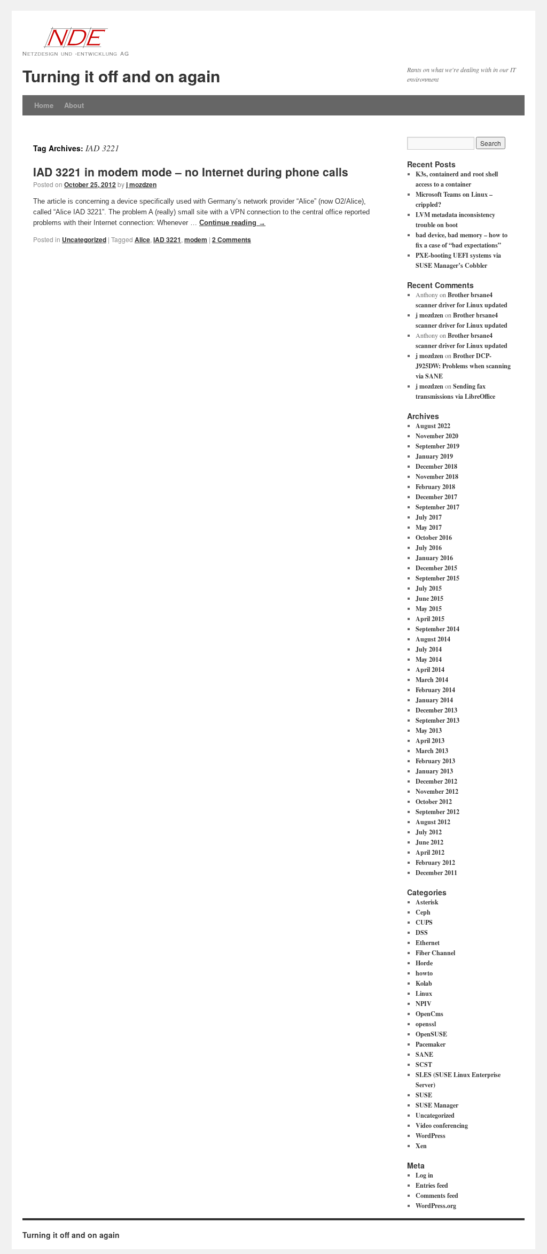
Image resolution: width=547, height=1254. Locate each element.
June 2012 (429, 842)
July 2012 (429, 832)
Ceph (423, 912)
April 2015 (430, 618)
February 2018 (435, 486)
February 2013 (435, 760)
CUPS (424, 922)
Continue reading (232, 223)
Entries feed (432, 1185)
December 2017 (436, 496)
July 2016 (429, 547)
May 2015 (429, 608)
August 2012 (433, 821)
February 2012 (435, 862)
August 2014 (433, 639)
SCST (424, 1064)
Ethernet (428, 942)
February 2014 (435, 689)
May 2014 (429, 659)
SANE (424, 1054)
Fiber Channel (435, 952)
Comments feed (437, 1195)
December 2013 (436, 710)
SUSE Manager (437, 1105)
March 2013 (432, 750)
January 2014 (434, 700)
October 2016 (434, 537)
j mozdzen (141, 184)
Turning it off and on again (121, 75)
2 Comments (231, 239)
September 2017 (437, 507)
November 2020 (437, 435)
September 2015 (437, 578)
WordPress (431, 1135)
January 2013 (434, 771)
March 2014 (432, 679)
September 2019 (437, 446)
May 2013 (429, 730)
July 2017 (429, 517)
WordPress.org (436, 1205)
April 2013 (430, 740)
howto (424, 973)
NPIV (424, 1003)
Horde (424, 962)
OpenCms (429, 1013)
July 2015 (429, 588)
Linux (424, 993)
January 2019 (434, 456)
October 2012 (434, 801)
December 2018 (436, 466)
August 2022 (433, 425)
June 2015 (429, 598)
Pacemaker (431, 1044)
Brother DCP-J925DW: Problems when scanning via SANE (463, 366)
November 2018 (437, 476)
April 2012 (430, 852)
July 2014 (429, 649)
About (74, 105)
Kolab (424, 983)
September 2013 (437, 720)
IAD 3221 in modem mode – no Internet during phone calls (190, 172)
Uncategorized (84, 239)
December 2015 (436, 567)
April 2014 (430, 669)
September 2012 (437, 811)
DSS (422, 932)
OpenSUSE (431, 1034)
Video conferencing (442, 1125)
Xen (421, 1145)
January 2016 (434, 557)
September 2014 (437, 628)
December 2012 (436, 781)
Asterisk (427, 902)
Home (43, 105)
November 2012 (437, 791)
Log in (424, 1175)
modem (195, 239)
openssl (426, 1023)
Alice (142, 239)
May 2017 (429, 527)
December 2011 (436, 872)
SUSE (424, 1095)
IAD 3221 (167, 239)
